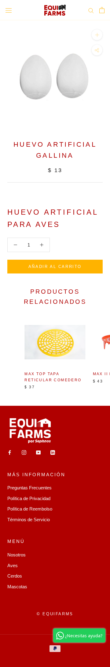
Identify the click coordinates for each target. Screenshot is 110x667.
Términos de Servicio (28, 519)
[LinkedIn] (52, 452)
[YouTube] (38, 452)
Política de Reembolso (29, 508)
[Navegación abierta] (9, 10)
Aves (12, 565)
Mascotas (17, 586)
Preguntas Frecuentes (29, 487)
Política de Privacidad (28, 498)
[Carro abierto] (102, 10)
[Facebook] (9, 452)
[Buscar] (91, 10)
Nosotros (16, 554)
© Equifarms (55, 614)
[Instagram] (24, 452)
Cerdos (14, 575)
